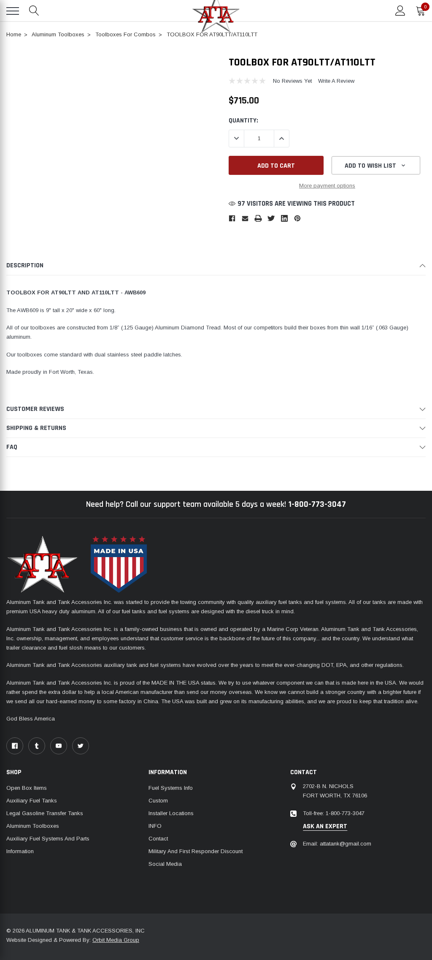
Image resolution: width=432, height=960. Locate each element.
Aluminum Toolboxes (32, 826)
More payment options (327, 185)
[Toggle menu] (12, 11)
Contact (158, 838)
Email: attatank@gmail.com (337, 843)
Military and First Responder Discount (195, 851)
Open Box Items (26, 788)
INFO (155, 826)
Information (20, 851)
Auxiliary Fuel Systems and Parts (47, 838)
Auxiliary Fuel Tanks (31, 800)
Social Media (165, 864)
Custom (158, 800)
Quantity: (243, 120)
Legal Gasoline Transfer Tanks (44, 813)
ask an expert (325, 826)
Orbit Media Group (115, 940)
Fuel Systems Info (170, 788)
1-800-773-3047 (317, 504)
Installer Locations (171, 813)
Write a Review (336, 81)
